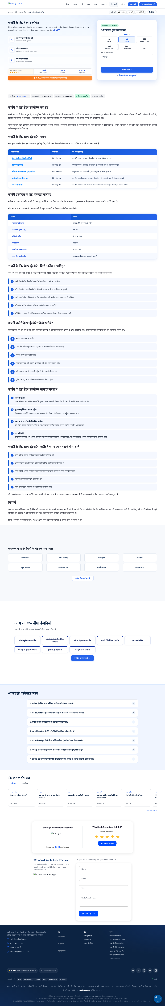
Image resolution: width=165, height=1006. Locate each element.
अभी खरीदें (133, 4)
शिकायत (134, 986)
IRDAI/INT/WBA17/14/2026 (92, 996)
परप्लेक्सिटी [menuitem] (141, 12)
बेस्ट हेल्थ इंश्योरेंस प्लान (117, 940)
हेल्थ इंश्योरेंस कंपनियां (116, 943)
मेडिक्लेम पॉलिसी (115, 959)
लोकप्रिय (25, 783)
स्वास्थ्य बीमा (22, 12)
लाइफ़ (75, 4)
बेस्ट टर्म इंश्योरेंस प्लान (117, 955)
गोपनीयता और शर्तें (63, 986)
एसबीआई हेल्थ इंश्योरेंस (55, 650)
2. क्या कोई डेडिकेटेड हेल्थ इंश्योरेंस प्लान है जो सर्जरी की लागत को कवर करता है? (82, 712)
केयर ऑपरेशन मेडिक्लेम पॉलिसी (22, 158)
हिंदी (16, 12)
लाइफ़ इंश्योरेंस (88, 943)
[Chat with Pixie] (158, 999)
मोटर (89, 4)
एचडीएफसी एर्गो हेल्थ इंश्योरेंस (27, 650)
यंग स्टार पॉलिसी (17, 185)
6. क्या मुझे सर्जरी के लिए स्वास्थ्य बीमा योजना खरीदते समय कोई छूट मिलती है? (82, 749)
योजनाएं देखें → (127, 70)
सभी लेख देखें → (152, 811)
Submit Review (107, 843)
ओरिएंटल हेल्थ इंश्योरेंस (82, 650)
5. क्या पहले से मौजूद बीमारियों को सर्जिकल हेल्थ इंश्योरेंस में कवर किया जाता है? (82, 740)
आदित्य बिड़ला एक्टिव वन (20, 178)
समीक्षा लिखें (81, 986)
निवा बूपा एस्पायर (17, 165)
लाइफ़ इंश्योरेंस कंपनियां (117, 951)
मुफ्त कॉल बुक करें (149, 4)
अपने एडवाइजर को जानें (123, 986)
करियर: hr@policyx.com (19, 951)
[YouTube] (150, 970)
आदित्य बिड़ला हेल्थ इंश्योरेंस (82, 640)
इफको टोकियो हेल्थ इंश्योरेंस (110, 640)
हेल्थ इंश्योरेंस (88, 936)
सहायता (104, 4)
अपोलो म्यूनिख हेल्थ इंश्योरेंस (27, 640)
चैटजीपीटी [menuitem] (123, 12)
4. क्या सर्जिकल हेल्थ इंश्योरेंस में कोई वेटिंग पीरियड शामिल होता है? (82, 731)
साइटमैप (53, 986)
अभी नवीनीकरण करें (145, 986)
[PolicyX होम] (17, 4)
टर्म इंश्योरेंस (87, 940)
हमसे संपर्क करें (43, 986)
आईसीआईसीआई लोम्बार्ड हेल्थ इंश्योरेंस (55, 640)
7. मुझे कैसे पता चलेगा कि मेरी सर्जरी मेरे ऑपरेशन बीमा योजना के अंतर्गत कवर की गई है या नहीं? (82, 759)
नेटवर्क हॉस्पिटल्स (115, 936)
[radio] (109, 40)
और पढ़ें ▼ (56, 30)
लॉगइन (156, 986)
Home (10, 12)
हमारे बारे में (15, 986)
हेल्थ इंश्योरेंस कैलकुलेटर (117, 947)
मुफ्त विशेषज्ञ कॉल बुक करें (129, 75)
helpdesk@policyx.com (19, 939)
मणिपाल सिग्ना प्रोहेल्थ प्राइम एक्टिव (23, 171)
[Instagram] (144, 970)
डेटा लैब (73, 986)
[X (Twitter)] (138, 970)
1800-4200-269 (16, 943)
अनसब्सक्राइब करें (93, 986)
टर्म (82, 4)
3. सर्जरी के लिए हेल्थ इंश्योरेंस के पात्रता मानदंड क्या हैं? (82, 722)
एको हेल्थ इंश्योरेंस (137, 640)
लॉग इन (123, 4)
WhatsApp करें (15, 947)
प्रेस (8, 986)
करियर (23, 986)
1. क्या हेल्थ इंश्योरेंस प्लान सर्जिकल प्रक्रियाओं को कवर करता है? (82, 703)
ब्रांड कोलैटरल (32, 986)
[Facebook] (133, 970)
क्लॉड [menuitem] (132, 12)
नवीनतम (13, 783)
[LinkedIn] (155, 970)
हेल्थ (68, 4)
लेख (96, 4)
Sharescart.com (107, 986)
